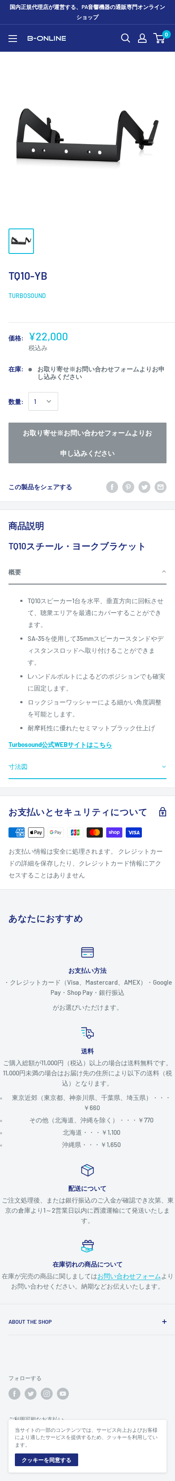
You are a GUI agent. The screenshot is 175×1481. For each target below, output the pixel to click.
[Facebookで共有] (112, 486)
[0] (159, 38)
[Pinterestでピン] (128, 486)
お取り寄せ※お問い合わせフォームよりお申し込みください (87, 443)
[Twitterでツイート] (144, 486)
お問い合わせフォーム (129, 1276)
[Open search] (125, 38)
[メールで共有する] (161, 486)
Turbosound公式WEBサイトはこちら (60, 744)
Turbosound (27, 295)
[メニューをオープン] (12, 38)
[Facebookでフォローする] (14, 1394)
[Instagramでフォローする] (47, 1394)
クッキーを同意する (46, 1459)
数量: (15, 401)
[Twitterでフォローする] (31, 1394)
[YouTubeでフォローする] (63, 1394)
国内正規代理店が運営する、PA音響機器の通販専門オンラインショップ (87, 11)
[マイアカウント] (142, 38)
